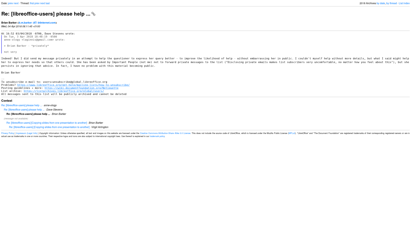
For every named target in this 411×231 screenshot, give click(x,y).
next (16, 3)
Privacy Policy (7, 133)
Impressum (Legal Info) (26, 133)
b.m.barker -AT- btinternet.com (37, 22)
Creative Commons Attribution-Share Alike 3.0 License (165, 133)
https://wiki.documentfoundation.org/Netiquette (81, 88)
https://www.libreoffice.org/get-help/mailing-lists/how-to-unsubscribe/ (73, 84)
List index (404, 3)
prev (10, 3)
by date (381, 3)
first (32, 3)
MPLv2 (292, 133)
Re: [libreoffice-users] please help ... (45, 13)
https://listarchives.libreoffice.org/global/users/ (64, 91)
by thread (391, 3)
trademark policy (157, 136)
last (48, 3)
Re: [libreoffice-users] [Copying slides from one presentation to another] (46, 122)
